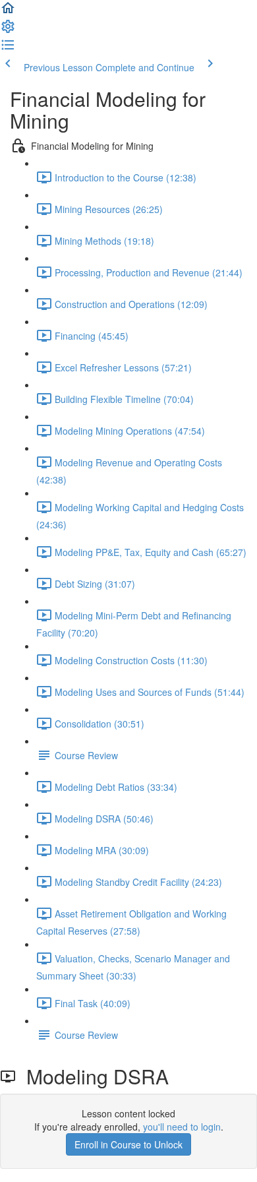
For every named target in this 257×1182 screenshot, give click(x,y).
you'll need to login (182, 1126)
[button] (8, 11)
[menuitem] (8, 30)
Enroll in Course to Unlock (128, 1144)
